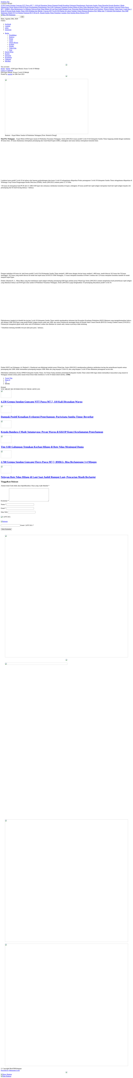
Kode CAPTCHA (26, 525)
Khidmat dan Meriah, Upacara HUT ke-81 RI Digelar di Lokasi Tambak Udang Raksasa (58, 11)
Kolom (7, 54)
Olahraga (8, 59)
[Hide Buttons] (6, 1076)
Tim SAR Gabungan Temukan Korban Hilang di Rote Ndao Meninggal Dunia (73, 7)
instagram (8, 30)
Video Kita (12, 48)
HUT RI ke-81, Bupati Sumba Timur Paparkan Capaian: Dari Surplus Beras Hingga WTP (59, 13)
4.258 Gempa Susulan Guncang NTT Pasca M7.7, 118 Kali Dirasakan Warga (26, 5)
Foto (10, 50)
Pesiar (11, 39)
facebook (8, 24)
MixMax (8, 61)
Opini (11, 41)
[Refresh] (4, 521)
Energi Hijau (9, 52)
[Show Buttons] (6, 1074)
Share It (7, 380)
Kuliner (11, 44)
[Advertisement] (63, 161)
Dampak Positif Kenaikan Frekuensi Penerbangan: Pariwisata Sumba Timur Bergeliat (80, 5)
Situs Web (4, 512)
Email (3, 508)
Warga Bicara (13, 42)
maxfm (10, 74)
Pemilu (11, 46)
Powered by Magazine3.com (10, 1070)
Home (3, 68)
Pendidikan (13, 35)
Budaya (11, 37)
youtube (7, 26)
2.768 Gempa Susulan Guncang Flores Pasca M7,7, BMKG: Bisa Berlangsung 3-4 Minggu (49, 462)
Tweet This (8, 378)
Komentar (5, 501)
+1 (6, 382)
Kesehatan (8, 57)
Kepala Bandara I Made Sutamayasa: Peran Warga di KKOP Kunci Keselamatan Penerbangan (52, 432)
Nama (3, 504)
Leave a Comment (7, 70)
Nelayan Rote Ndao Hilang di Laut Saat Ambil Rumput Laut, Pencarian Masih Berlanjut (60, 9)
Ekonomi (8, 55)
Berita (7, 33)
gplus (7, 28)
